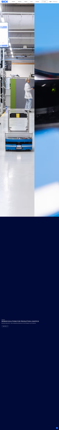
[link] (4, 2)
